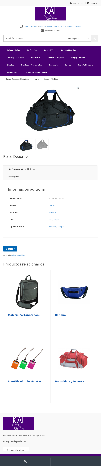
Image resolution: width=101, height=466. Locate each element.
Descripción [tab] (13, 176)
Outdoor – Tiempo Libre (31, 65)
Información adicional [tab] (22, 169)
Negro (56, 219)
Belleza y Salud (13, 50)
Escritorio (35, 57)
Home (36, 79)
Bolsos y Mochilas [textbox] (15, 450)
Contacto (93, 3)
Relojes (68, 65)
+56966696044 (74, 26)
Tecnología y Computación (36, 72)
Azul (50, 219)
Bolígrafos (32, 50)
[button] (78, 89)
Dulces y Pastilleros (15, 57)
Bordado (52, 226)
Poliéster (52, 212)
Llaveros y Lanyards (55, 57)
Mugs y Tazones (78, 57)
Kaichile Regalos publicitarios (17, 79)
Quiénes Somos (78, 3)
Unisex (52, 205)
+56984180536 (45, 26)
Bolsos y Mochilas (68, 50)
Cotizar (10, 248)
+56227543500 (31, 26)
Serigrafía (61, 226)
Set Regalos (12, 72)
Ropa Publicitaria (85, 65)
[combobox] (16, 449)
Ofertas (10, 65)
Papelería (53, 65)
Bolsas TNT (49, 50)
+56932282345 (60, 26)
